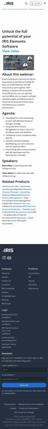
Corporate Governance (28, 408)
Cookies (13, 408)
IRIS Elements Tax (17, 203)
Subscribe (24, 385)
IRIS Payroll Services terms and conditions (10, 331)
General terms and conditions (10, 316)
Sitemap (5, 300)
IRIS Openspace (19, 218)
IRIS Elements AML (10, 186)
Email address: (9, 375)
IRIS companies (8, 288)
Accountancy (33, 273)
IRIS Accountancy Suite (22, 212)
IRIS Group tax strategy (24, 412)
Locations (6, 284)
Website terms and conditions (31, 404)
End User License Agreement (9, 345)
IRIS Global (6, 303)
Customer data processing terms (9, 339)
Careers (5, 277)
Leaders (5, 292)
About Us (6, 273)
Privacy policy (10, 404)
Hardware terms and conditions (10, 322)
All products (33, 288)
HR (29, 277)
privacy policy (10, 393)
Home (4, 9)
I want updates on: (10, 365)
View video (10, 51)
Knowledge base (9, 296)
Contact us (6, 281)
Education (32, 284)
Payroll (31, 281)
